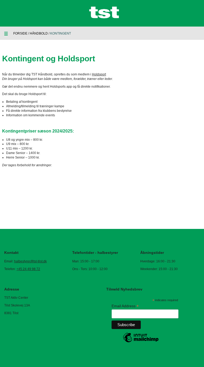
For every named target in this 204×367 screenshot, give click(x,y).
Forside (20, 33)
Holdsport (99, 74)
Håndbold (39, 33)
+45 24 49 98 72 (28, 269)
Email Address (125, 306)
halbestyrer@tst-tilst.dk (30, 261)
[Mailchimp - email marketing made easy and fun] (141, 342)
